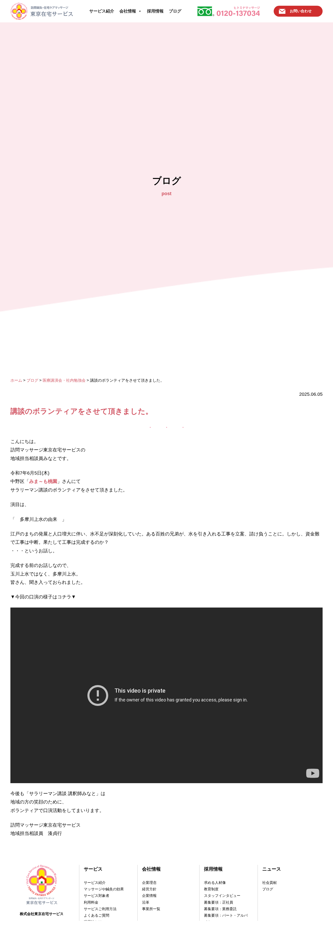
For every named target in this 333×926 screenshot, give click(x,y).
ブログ (175, 11)
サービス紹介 (101, 11)
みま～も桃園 (43, 481)
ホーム (16, 380)
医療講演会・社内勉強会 (64, 380)
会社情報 (127, 11)
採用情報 (155, 11)
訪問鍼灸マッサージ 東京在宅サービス (41, 11)
